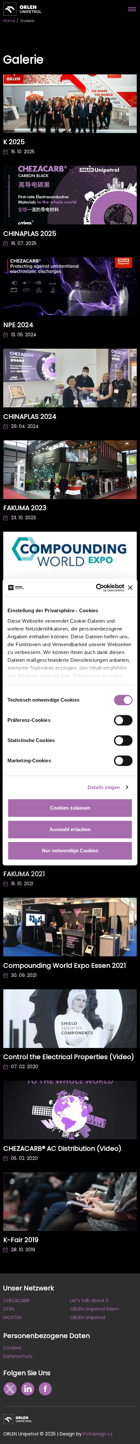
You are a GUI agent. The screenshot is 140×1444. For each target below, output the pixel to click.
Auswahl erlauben (70, 829)
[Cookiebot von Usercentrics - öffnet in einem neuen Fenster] (95, 588)
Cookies (12, 1348)
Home (9, 20)
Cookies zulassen (70, 808)
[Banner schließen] (130, 587)
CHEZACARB (16, 1300)
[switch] (123, 720)
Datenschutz (18, 1356)
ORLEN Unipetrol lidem (94, 1309)
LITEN (8, 1309)
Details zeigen (104, 787)
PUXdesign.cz (98, 1434)
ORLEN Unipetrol (87, 1317)
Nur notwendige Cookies (70, 850)
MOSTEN (12, 1317)
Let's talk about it (89, 1300)
